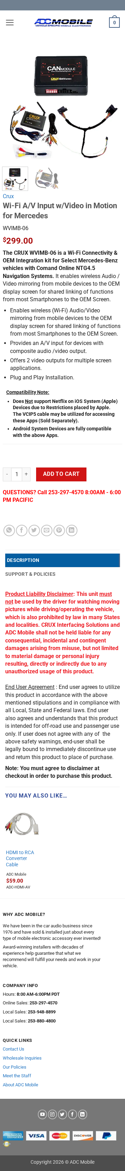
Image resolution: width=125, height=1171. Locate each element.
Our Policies (14, 1067)
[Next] (111, 101)
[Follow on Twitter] (62, 1114)
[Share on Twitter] (34, 530)
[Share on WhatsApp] (9, 530)
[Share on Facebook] (21, 530)
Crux (8, 196)
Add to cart (61, 474)
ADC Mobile (16, 874)
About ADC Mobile (20, 1084)
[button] (10, 23)
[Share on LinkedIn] (71, 530)
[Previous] (14, 101)
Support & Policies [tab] (30, 574)
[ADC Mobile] (63, 22)
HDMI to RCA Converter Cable (20, 858)
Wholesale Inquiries (22, 1058)
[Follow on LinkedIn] (82, 1114)
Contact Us (13, 1049)
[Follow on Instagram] (52, 1114)
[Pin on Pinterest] (59, 530)
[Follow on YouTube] (42, 1114)
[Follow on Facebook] (72, 1114)
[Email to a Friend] (46, 530)
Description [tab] (23, 560)
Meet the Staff (17, 1075)
